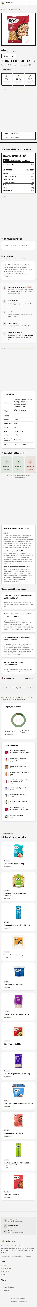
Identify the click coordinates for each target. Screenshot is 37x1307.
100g (5, 160)
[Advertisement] (18, 109)
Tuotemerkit (6, 1271)
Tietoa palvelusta (8, 1284)
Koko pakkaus (15, 160)
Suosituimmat (7, 1268)
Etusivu (3, 9)
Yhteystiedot (7, 1290)
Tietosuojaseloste (8, 1287)
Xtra (15, 427)
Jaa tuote (9, 56)
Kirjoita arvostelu (29, 678)
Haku (4, 1274)
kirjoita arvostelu (20, 699)
